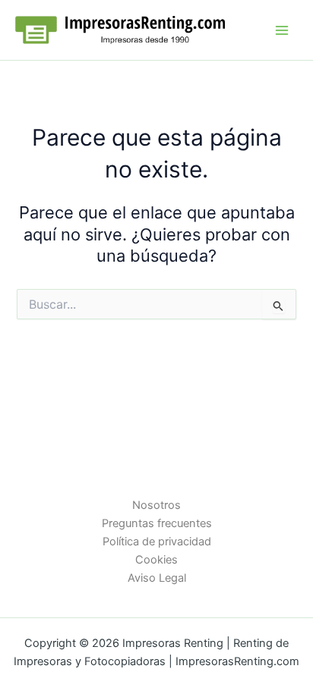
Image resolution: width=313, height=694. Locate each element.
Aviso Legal (157, 578)
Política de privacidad (157, 541)
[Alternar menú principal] (282, 30)
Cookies (156, 560)
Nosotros (156, 505)
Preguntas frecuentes (157, 523)
